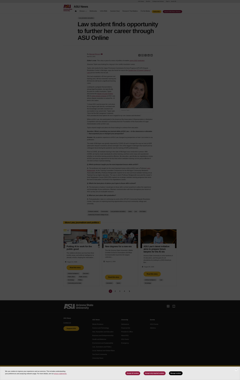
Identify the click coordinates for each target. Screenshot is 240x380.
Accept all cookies (133, 373)
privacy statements (60, 373)
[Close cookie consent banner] (236, 370)
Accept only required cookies (154, 373)
